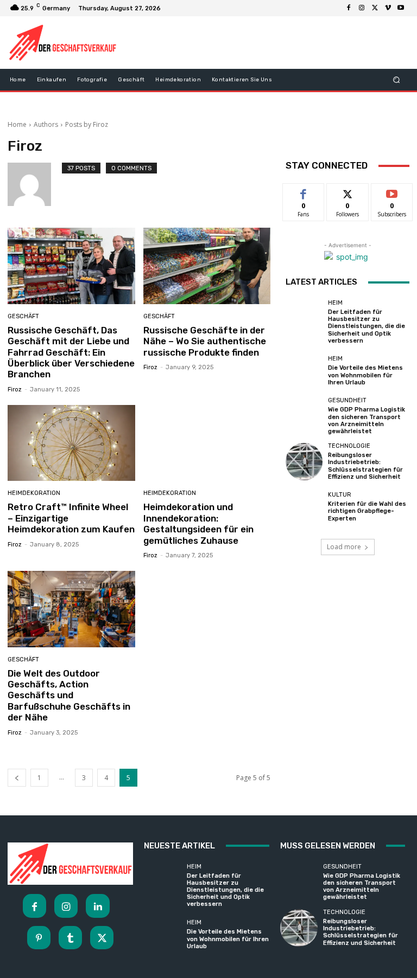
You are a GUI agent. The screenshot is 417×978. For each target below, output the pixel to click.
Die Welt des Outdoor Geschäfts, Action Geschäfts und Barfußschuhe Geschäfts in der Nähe (69, 695)
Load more (344, 546)
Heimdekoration (34, 493)
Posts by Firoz (86, 124)
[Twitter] (374, 8)
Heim (335, 303)
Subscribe (392, 192)
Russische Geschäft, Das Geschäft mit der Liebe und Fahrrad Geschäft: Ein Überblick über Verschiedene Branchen (71, 352)
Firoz (15, 389)
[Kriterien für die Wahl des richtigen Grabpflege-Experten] (304, 506)
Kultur (339, 495)
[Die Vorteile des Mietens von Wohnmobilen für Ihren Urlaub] (304, 370)
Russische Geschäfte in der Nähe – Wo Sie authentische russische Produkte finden (204, 341)
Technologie (349, 446)
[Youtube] (400, 8)
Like (304, 192)
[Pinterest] (38, 937)
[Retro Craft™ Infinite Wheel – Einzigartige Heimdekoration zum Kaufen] (71, 443)
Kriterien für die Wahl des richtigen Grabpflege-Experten (367, 511)
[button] (396, 79)
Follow (348, 192)
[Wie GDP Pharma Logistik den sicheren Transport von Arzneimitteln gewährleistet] (304, 415)
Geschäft (23, 316)
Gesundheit (347, 400)
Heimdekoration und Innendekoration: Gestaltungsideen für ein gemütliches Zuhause (198, 523)
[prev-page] (17, 778)
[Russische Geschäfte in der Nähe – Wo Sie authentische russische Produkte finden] (207, 266)
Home (17, 124)
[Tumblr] (70, 937)
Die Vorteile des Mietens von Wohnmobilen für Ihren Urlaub (365, 374)
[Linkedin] (97, 905)
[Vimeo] (387, 8)
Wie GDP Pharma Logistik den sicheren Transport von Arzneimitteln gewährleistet (366, 420)
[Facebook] (348, 8)
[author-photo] (35, 184)
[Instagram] (361, 8)
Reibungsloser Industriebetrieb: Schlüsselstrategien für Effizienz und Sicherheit (365, 466)
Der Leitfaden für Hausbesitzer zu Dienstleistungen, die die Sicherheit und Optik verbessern (366, 326)
